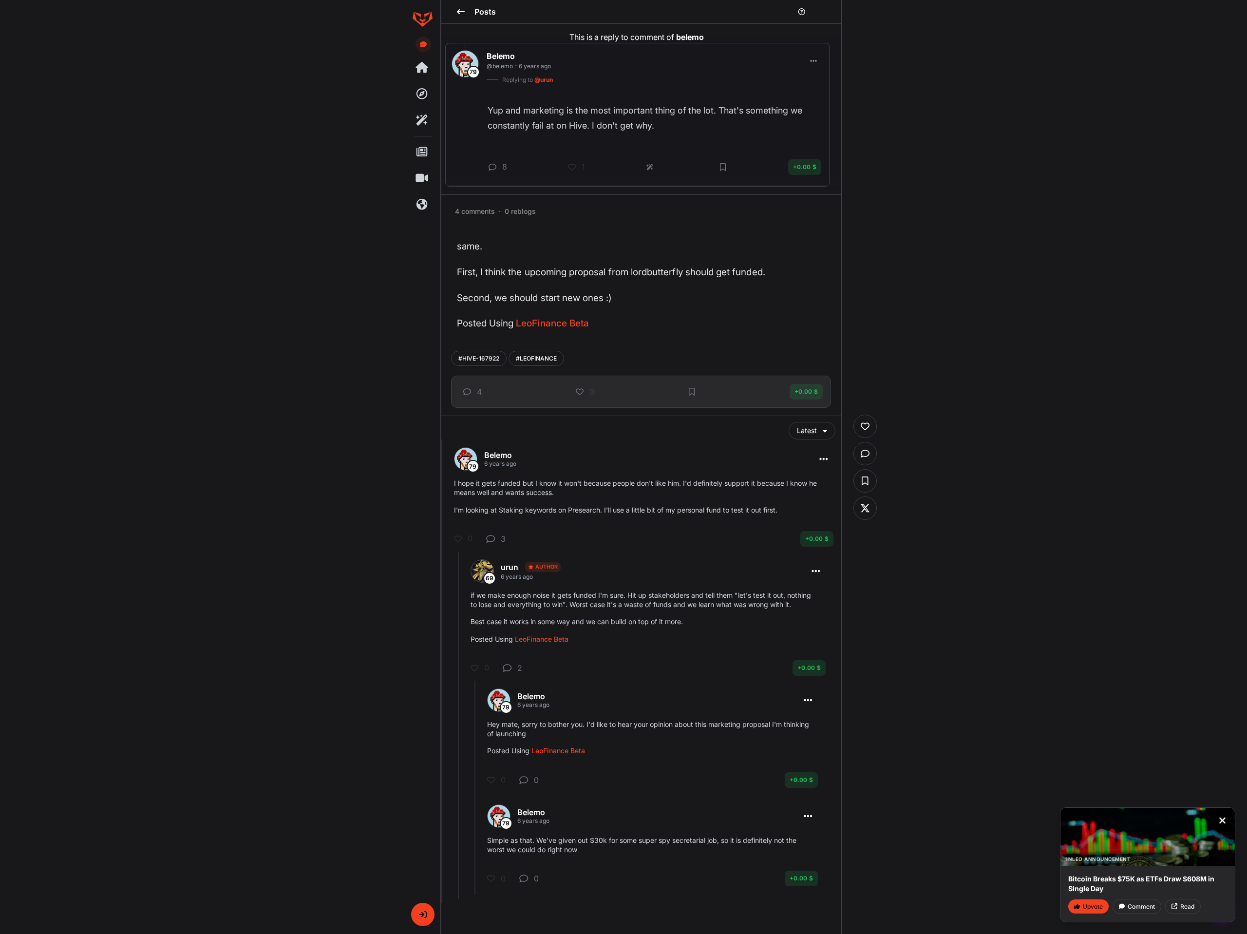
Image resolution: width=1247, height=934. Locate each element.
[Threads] (422, 67)
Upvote (1093, 906)
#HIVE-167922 (478, 358)
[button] (423, 914)
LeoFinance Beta (552, 323)
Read (1187, 906)
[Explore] (422, 94)
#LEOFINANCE (536, 358)
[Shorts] (422, 178)
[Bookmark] (691, 392)
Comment (1141, 906)
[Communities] (422, 204)
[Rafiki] (422, 120)
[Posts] (422, 152)
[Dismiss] (1222, 820)
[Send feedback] (423, 44)
